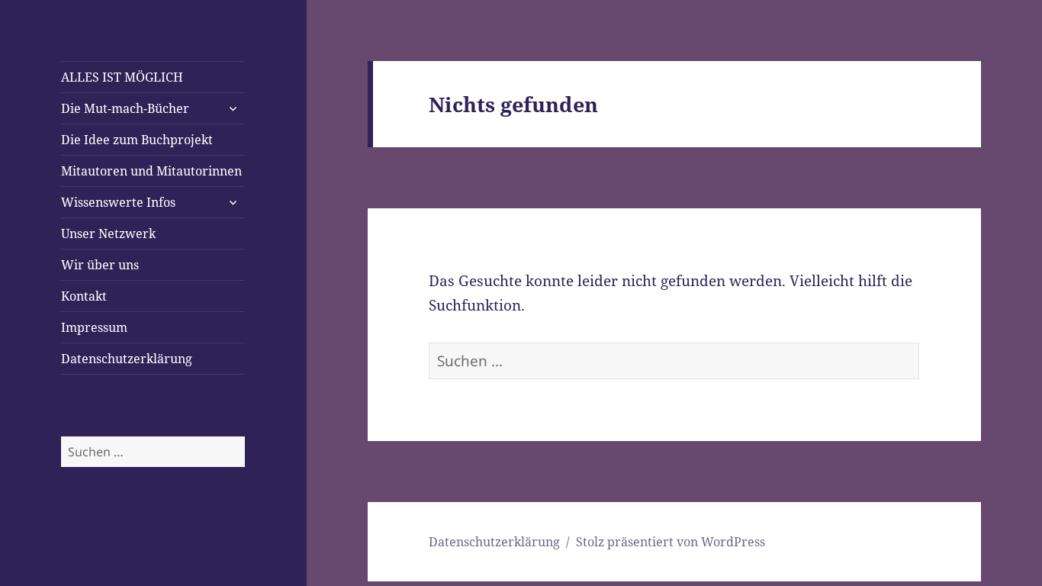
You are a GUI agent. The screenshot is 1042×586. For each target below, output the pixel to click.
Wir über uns (100, 264)
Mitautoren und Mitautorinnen (151, 171)
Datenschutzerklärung (126, 358)
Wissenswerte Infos (118, 202)
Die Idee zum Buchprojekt (137, 139)
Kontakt (84, 296)
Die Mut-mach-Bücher (125, 108)
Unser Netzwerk (108, 233)
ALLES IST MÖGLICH (122, 77)
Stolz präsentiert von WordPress (670, 541)
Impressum (94, 327)
